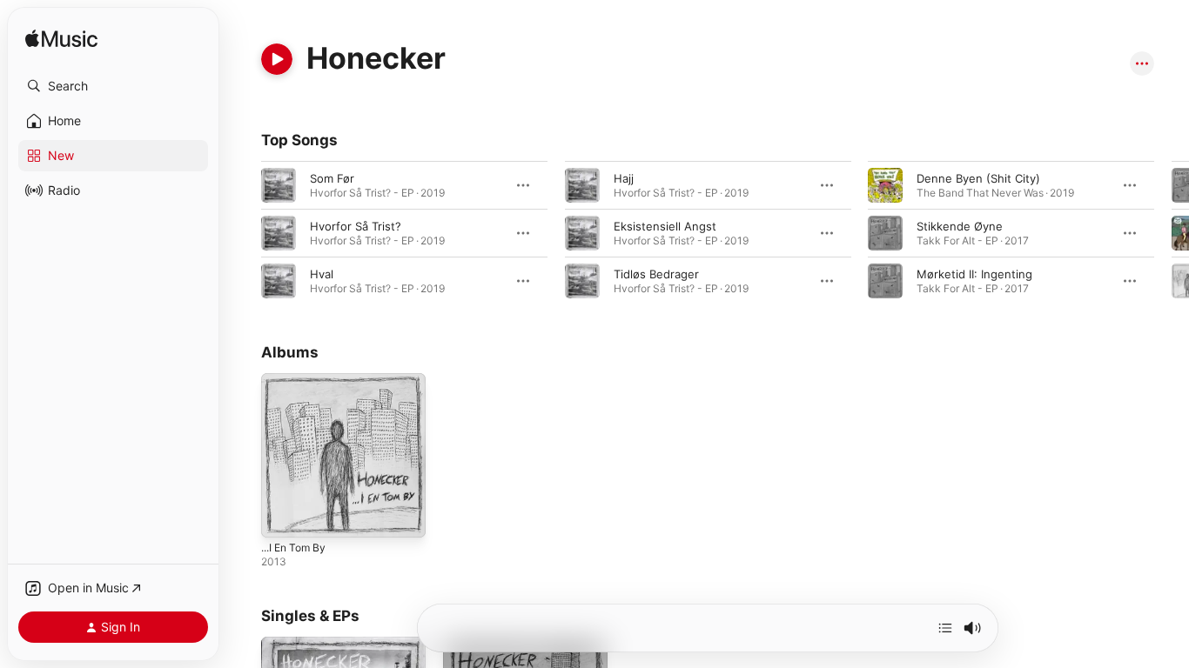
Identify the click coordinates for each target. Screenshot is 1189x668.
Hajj (624, 178)
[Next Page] (1171, 233)
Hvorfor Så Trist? (355, 226)
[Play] (276, 59)
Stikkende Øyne (960, 226)
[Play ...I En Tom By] (283, 516)
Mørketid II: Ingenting (974, 274)
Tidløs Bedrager (656, 274)
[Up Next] (945, 628)
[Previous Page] (244, 233)
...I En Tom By (297, 380)
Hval (321, 274)
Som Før (332, 178)
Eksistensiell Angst (665, 226)
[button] (113, 86)
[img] (61, 40)
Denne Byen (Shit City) (978, 178)
